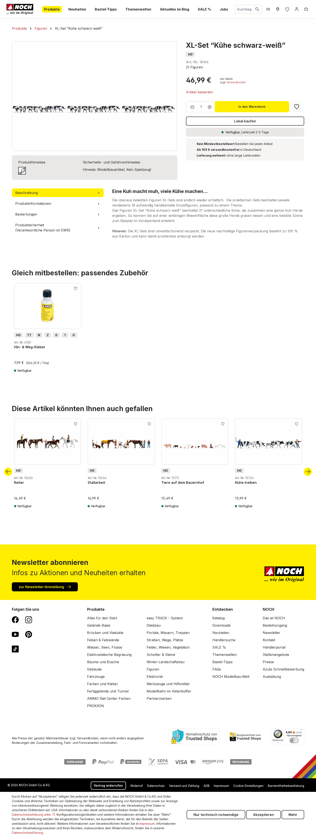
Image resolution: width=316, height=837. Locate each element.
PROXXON (95, 706)
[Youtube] (15, 634)
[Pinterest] (28, 634)
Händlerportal (274, 647)
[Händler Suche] (277, 9)
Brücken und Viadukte (105, 632)
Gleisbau (154, 625)
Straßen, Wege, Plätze (165, 640)
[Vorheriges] (8, 472)
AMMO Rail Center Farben (108, 698)
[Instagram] (28, 619)
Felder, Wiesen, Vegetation (168, 647)
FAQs (216, 669)
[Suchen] (257, 9)
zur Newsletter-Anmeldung (42, 587)
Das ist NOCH (274, 618)
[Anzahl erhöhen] (211, 106)
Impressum (221, 786)
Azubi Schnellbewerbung (283, 669)
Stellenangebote (276, 654)
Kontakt (269, 640)
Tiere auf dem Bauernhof (182, 482)
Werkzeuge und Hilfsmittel (168, 684)
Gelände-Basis (98, 625)
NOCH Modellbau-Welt (230, 676)
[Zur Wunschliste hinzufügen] (75, 288)
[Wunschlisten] (287, 9)
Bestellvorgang (275, 625)
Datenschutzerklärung (27, 832)
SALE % (219, 647)
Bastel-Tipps (222, 662)
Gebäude (94, 669)
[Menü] (301, 730)
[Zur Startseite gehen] (19, 9)
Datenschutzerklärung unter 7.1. (34, 814)
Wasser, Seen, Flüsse (104, 647)
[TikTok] (15, 649)
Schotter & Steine (161, 654)
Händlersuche (223, 640)
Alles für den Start (102, 618)
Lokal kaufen (245, 121)
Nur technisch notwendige (215, 814)
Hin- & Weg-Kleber (29, 347)
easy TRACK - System (165, 618)
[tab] (58, 192)
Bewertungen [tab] (26, 214)
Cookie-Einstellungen (248, 786)
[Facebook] (15, 619)
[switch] (294, 740)
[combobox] (244, 9)
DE (268, 9)
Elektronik (155, 676)
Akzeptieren (263, 814)
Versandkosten (236, 82)
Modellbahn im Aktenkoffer (169, 691)
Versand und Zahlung (184, 786)
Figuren (153, 669)
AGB (207, 786)
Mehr (292, 814)
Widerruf (136, 786)
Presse (268, 662)
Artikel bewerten (199, 92)
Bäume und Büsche (103, 662)
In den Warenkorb (251, 106)
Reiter (19, 482)
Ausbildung (272, 676)
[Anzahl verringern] (191, 106)
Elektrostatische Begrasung (109, 654)
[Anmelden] (296, 9)
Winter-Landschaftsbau (165, 662)
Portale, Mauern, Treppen (168, 632)
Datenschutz (156, 786)
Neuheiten (220, 632)
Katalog (218, 618)
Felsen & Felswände (103, 640)
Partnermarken (159, 698)
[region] (95, 96)
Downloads (221, 625)
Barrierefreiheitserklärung (286, 786)
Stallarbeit (96, 482)
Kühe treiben (246, 482)
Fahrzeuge (96, 676)
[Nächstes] (308, 472)
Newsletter (271, 632)
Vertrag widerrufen (108, 785)
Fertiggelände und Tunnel (108, 691)
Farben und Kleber (102, 684)
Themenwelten (224, 654)
